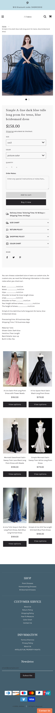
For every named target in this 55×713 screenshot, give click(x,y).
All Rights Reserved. (35, 706)
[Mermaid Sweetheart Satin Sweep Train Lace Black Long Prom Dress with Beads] (15, 435)
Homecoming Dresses (27, 587)
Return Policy (27, 610)
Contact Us (27, 623)
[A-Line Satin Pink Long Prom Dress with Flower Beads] (15, 369)
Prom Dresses (27, 583)
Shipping (9, 131)
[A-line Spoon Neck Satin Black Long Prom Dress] (40, 369)
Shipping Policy (27, 613)
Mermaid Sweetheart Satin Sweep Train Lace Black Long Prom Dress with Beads (14, 460)
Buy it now (26, 202)
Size (7, 137)
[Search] (45, 16)
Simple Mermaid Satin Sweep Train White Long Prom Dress (40, 460)
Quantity (9, 162)
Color (8, 150)
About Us (27, 607)
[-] (6, 167)
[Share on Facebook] (7, 257)
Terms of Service (27, 640)
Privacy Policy (27, 643)
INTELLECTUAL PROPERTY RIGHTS (27, 650)
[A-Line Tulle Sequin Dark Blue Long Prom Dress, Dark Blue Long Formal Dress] (15, 505)
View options (15, 404)
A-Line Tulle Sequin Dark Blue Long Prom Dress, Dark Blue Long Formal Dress (15, 530)
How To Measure (27, 616)
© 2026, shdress (18, 706)
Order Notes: (11, 173)
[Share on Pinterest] (20, 257)
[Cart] (50, 16)
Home (4, 26)
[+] (16, 167)
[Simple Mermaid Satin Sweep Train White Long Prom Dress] (40, 435)
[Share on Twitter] (14, 257)
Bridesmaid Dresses (27, 590)
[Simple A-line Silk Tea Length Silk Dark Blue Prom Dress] (40, 505)
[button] (26, 99)
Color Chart (27, 620)
